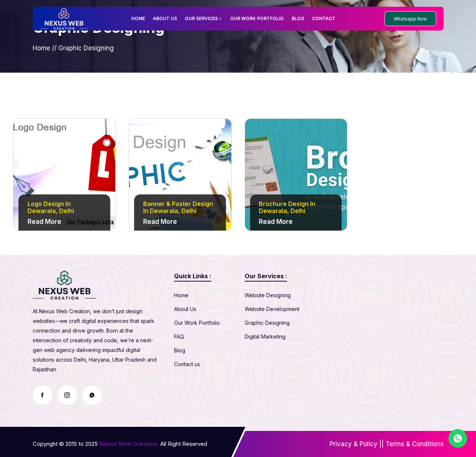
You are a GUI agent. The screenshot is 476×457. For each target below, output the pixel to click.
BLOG (298, 18)
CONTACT (323, 18)
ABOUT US (165, 18)
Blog (179, 350)
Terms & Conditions (415, 444)
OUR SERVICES (201, 18)
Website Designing (268, 295)
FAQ (179, 336)
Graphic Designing (267, 323)
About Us (185, 309)
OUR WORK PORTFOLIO (257, 18)
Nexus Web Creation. (129, 443)
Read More (44, 221)
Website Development (272, 309)
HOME (138, 18)
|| (381, 444)
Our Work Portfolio (197, 323)
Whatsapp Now (410, 18)
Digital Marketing (265, 336)
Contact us (187, 364)
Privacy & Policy (353, 444)
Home (41, 48)
